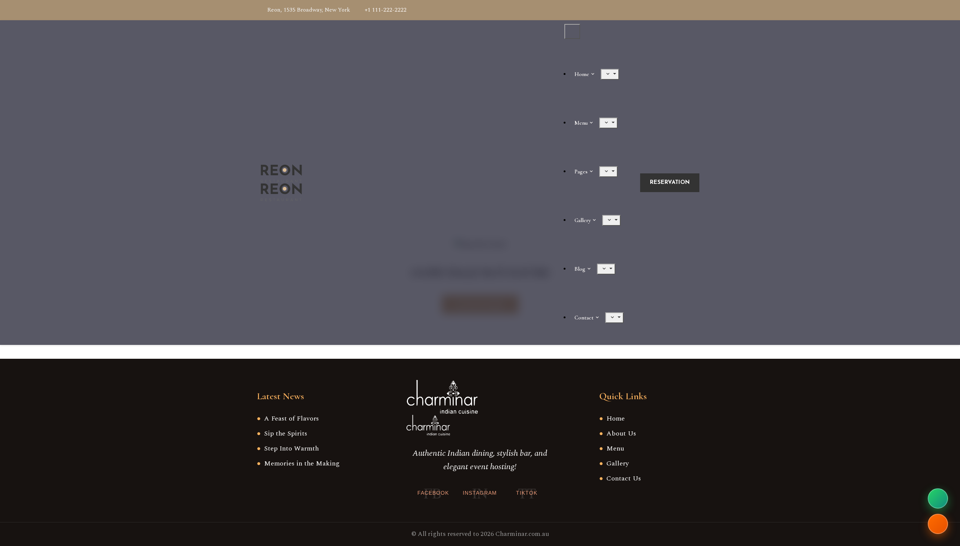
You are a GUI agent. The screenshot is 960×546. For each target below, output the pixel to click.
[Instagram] (694, 10)
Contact (584, 317)
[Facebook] (662, 10)
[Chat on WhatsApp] (938, 498)
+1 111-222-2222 (385, 10)
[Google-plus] (673, 10)
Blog (579, 269)
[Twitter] (683, 10)
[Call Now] (938, 524)
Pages (581, 171)
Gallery (582, 220)
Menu (581, 122)
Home (581, 74)
